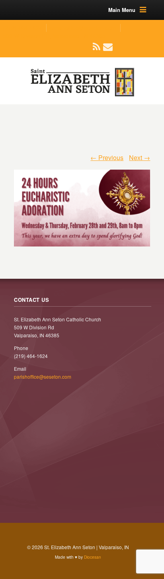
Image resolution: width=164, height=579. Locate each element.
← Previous (106, 157)
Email (103, 47)
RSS (93, 47)
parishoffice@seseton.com (82, 28)
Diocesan (92, 557)
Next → (139, 157)
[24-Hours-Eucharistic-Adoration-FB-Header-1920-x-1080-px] (82, 204)
